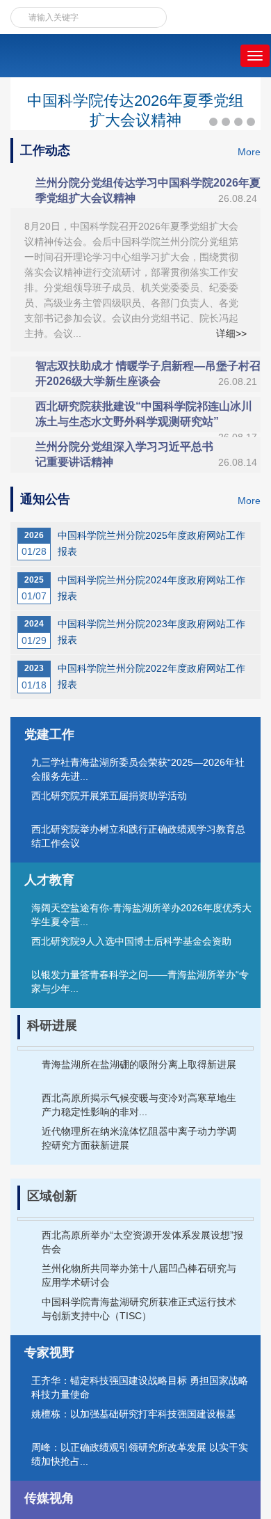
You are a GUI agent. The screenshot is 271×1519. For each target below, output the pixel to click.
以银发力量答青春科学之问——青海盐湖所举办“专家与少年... (140, 981)
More (249, 151)
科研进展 (52, 1025)
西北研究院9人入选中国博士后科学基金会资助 (131, 941)
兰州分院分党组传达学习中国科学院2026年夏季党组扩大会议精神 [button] (148, 190)
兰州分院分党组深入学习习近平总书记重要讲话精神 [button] (146, 454)
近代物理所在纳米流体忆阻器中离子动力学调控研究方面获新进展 (139, 1138)
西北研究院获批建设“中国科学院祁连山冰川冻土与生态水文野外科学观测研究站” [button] (146, 416)
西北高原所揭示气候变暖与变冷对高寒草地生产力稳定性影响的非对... (139, 1104)
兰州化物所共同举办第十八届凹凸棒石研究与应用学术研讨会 (139, 1275)
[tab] (135, 190)
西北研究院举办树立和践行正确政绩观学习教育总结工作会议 (138, 836)
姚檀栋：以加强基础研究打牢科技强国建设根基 (133, 1413)
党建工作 (49, 734)
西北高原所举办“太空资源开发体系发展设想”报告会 (142, 1241)
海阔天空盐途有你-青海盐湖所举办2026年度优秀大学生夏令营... (141, 914)
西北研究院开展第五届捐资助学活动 (109, 795)
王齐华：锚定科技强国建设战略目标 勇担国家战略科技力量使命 (139, 1387)
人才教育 (49, 880)
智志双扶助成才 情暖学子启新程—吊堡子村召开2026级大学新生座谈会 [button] (148, 373)
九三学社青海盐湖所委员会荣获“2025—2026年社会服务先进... (138, 769)
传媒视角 (49, 1498)
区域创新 (52, 1196)
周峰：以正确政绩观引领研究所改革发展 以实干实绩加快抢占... (139, 1454)
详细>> (231, 333)
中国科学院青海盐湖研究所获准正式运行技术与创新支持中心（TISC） (139, 1308)
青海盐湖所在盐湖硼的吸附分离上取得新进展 (139, 1064)
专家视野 (49, 1353)
